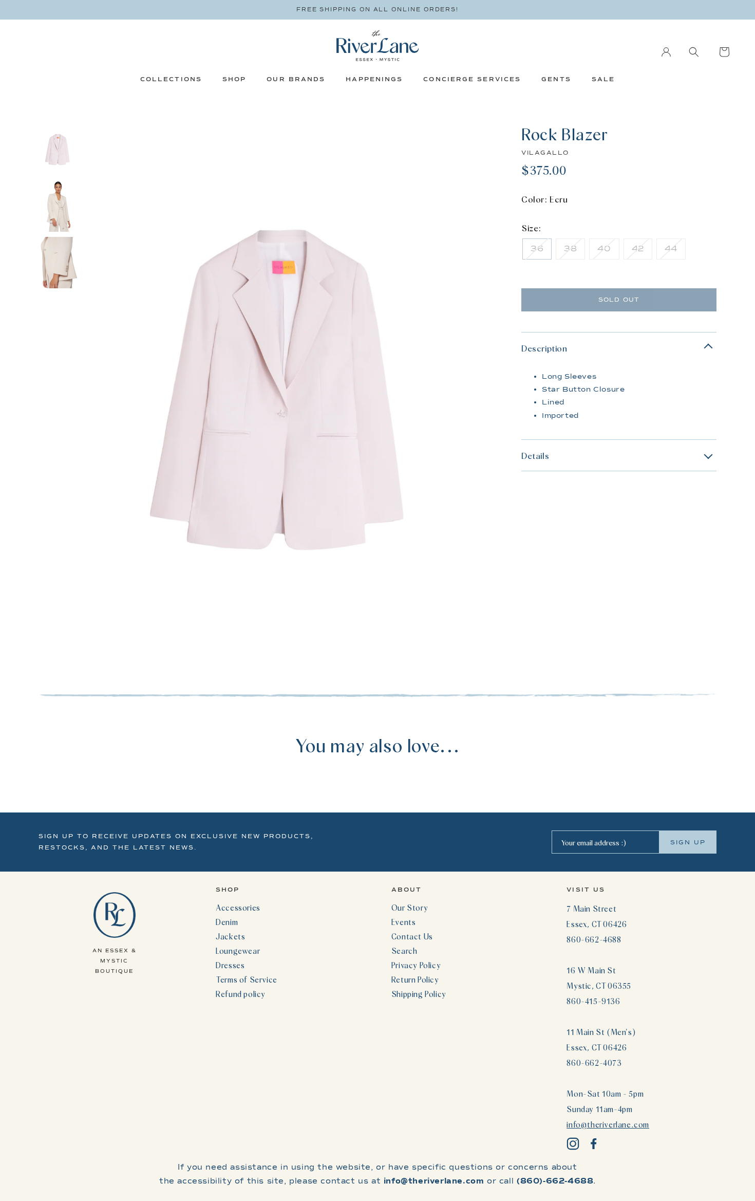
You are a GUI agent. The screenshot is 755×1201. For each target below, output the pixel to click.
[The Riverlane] (377, 45)
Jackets (230, 936)
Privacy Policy (416, 965)
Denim (227, 922)
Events (403, 922)
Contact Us (412, 936)
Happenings (374, 79)
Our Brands (296, 79)
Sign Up (688, 842)
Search (404, 951)
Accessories (238, 907)
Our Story (409, 907)
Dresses (230, 965)
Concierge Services (472, 79)
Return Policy (415, 979)
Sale (603, 79)
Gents (556, 79)
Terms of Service (246, 979)
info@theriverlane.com (608, 1124)
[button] (694, 52)
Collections (171, 79)
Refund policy (241, 994)
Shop (234, 79)
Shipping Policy (418, 994)
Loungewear (238, 951)
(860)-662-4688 (555, 1181)
